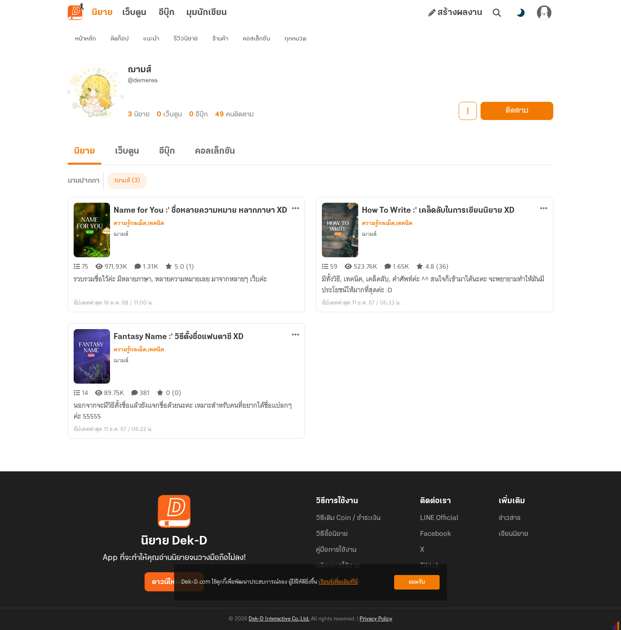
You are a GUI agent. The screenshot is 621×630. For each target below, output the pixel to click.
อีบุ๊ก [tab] (167, 12)
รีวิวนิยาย (186, 38)
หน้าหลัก (85, 38)
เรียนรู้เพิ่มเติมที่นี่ (338, 582)
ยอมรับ (417, 582)
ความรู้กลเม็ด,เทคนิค (139, 223)
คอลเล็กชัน (256, 38)
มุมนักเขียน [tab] (206, 12)
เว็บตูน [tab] (134, 12)
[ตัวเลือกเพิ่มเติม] (468, 111)
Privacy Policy (376, 619)
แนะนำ (151, 38)
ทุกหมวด (295, 38)
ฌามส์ (122, 180)
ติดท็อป (119, 38)
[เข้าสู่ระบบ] (544, 13)
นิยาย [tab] (102, 12)
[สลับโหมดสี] (520, 13)
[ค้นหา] (497, 13)
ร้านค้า (220, 38)
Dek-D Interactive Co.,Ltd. (279, 619)
